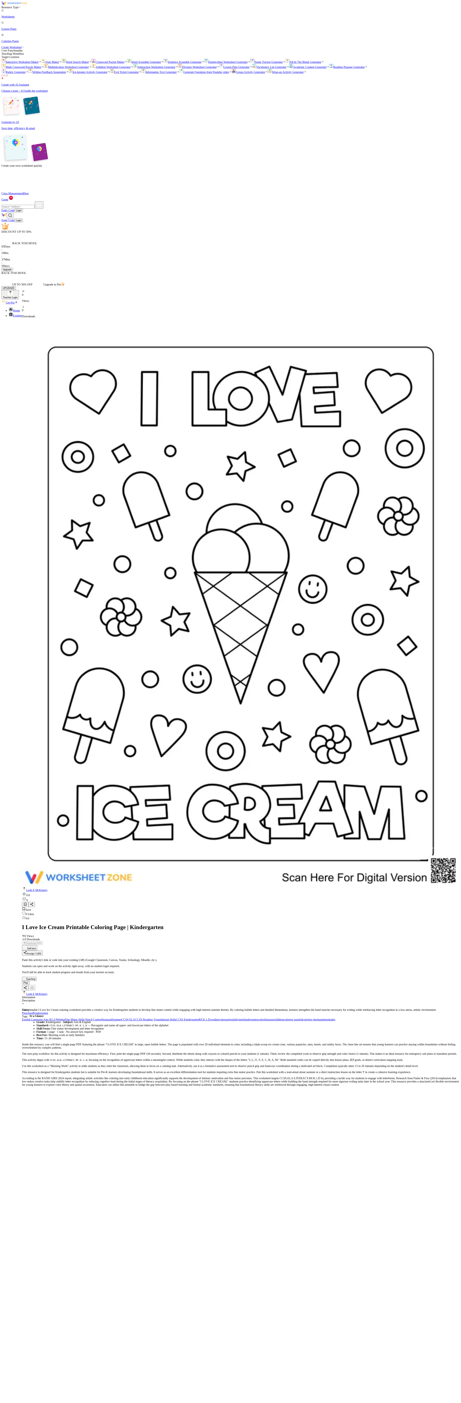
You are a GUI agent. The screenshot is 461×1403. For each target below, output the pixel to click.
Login (18, 210)
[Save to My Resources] (25, 904)
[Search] (39, 205)
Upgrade (7, 269)
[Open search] (10, 216)
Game (4, 199)
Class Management (12, 193)
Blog (26, 193)
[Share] (31, 904)
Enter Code (7, 210)
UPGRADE (8, 288)
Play (25, 982)
